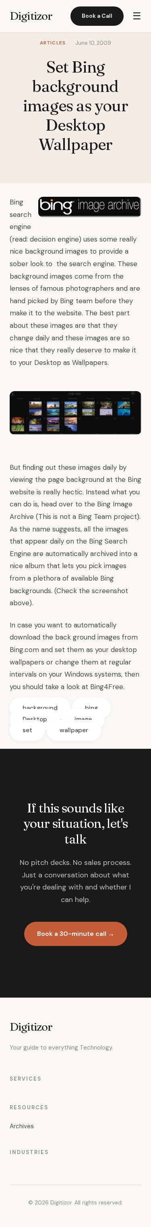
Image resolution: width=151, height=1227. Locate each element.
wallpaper (74, 730)
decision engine (54, 239)
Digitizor (31, 16)
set (27, 730)
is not (61, 516)
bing (91, 708)
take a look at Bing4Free (84, 686)
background (40, 708)
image (83, 719)
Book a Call (97, 15)
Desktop (35, 719)
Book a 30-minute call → (75, 933)
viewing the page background (57, 479)
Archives (22, 1126)
